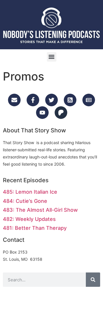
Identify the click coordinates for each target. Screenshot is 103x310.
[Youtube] (42, 112)
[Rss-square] (70, 100)
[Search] (93, 279)
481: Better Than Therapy (35, 228)
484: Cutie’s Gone (25, 201)
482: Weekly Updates (29, 219)
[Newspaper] (88, 100)
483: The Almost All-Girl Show (40, 210)
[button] (51, 57)
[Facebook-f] (33, 100)
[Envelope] (14, 100)
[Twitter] (51, 100)
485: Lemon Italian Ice (30, 192)
